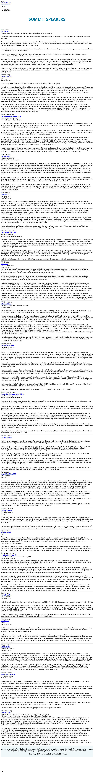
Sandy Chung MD (6, 76)
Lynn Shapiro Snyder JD (9, 555)
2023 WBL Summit (5, 4)
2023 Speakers (7, 10)
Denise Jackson (6, 304)
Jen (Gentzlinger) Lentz (8, 233)
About (5, 8)
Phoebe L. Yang (6, 712)
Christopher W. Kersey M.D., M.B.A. (12, 394)
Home (5, 6)
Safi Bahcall (5, 31)
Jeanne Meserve (6, 437)
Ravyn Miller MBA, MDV (8, 474)
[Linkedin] (4, 772)
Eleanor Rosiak (6, 533)
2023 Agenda (7, 9)
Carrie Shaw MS (6, 595)
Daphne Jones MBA (7, 345)
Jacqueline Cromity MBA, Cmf (11, 116)
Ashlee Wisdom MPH (8, 674)
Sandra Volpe (5, 647)
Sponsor (6, 12)
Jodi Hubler (4, 264)
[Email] (4, 771)
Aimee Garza (5, 194)
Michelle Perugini (6, 510)
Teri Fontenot (5, 156)
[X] (4, 774)
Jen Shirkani (5, 621)
